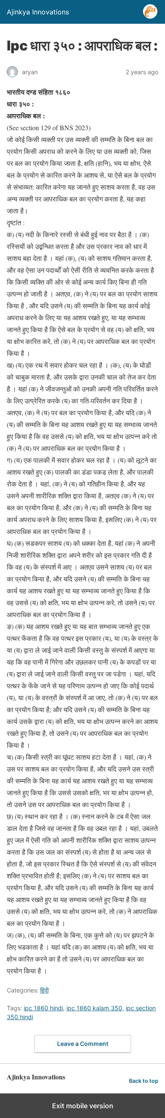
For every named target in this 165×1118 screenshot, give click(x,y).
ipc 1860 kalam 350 (94, 1008)
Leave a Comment (82, 1043)
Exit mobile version (82, 1105)
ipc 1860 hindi (43, 1008)
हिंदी (44, 990)
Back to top (143, 1081)
